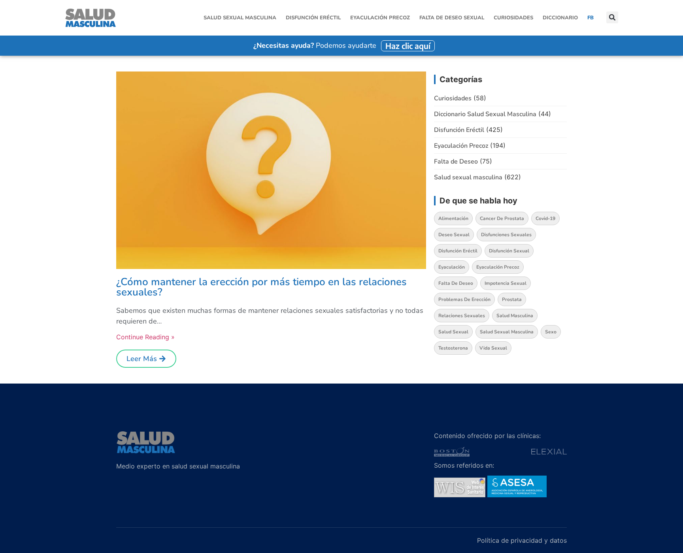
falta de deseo (455, 283)
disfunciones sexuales (506, 234)
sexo (551, 332)
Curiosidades (513, 17)
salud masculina (514, 315)
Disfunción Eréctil (313, 17)
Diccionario (560, 17)
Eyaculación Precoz (380, 17)
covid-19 (545, 218)
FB (590, 17)
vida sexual (493, 348)
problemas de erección (464, 299)
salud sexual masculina (507, 332)
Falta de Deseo (456, 161)
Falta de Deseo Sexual (451, 17)
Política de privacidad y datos (522, 540)
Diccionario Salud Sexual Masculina (485, 114)
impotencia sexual (505, 283)
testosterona (453, 348)
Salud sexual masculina (240, 17)
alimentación (453, 218)
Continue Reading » (145, 337)
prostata (512, 299)
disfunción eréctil (457, 251)
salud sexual (453, 332)
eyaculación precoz (497, 267)
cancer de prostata (502, 218)
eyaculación (451, 267)
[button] (612, 17)
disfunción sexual (509, 251)
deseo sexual (454, 234)
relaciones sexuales (461, 315)
